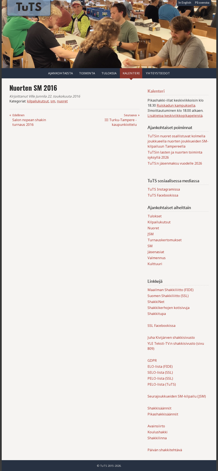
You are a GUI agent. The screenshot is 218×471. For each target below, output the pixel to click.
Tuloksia (108, 73)
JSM (151, 234)
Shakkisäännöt (159, 408)
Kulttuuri (155, 263)
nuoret (62, 101)
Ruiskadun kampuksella (176, 105)
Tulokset (155, 216)
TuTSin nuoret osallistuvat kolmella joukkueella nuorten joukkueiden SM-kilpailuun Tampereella (178, 141)
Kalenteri (131, 73)
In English (184, 2)
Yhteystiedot (158, 73)
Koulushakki (158, 432)
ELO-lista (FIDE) (160, 366)
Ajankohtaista (60, 73)
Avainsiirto (156, 426)
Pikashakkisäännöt (163, 414)
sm (52, 101)
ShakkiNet (156, 301)
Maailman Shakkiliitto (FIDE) (171, 289)
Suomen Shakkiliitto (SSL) (168, 295)
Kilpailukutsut (159, 222)
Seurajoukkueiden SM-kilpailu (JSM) (177, 396)
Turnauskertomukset (165, 240)
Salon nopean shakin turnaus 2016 (29, 120)
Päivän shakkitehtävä (165, 450)
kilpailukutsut (38, 101)
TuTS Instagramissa (164, 189)
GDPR (152, 360)
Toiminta (87, 73)
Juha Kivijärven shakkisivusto (171, 337)
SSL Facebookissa (161, 325)
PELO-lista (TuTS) (162, 384)
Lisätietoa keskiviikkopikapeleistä (175, 115)
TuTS (29, 8)
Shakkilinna (157, 438)
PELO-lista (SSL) (160, 378)
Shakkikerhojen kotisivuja (168, 307)
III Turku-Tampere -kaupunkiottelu (121, 120)
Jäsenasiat (156, 252)
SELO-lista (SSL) (160, 372)
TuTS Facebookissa (163, 195)
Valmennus (157, 258)
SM (150, 246)
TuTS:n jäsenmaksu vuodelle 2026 (175, 163)
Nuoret (153, 228)
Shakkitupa (157, 313)
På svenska (202, 2)
